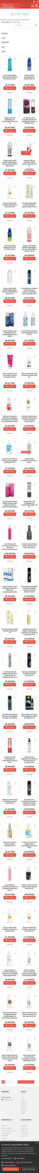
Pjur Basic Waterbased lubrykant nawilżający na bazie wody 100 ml (9, 716)
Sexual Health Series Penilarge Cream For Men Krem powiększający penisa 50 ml (9, 590)
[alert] (19, 1157)
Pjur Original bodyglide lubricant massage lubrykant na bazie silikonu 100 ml (29, 589)
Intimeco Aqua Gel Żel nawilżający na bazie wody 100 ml (9, 801)
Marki (3, 52)
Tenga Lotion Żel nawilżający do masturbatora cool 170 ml (10, 120)
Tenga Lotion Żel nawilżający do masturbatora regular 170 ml (9, 759)
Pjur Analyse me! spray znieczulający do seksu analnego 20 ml (29, 716)
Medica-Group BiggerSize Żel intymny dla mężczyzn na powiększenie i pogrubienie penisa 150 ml (29, 761)
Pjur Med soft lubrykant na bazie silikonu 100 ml (10, 631)
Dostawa (23, 1100)
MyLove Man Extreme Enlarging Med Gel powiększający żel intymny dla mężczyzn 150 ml (9, 1016)
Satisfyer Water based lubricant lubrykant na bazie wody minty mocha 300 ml (29, 418)
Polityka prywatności (7, 1128)
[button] (20, 1165)
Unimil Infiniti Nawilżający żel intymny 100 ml (29, 77)
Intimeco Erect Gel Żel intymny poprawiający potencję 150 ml (9, 460)
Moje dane (23, 1136)
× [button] (37, 1143)
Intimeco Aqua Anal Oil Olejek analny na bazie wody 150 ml (29, 886)
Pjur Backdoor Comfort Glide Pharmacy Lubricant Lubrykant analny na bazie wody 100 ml (29, 291)
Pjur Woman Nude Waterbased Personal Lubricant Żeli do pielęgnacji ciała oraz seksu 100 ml (9, 675)
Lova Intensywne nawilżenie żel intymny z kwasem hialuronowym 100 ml (10, 546)
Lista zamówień (25, 1133)
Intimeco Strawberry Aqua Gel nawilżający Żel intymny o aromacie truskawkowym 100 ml (10, 418)
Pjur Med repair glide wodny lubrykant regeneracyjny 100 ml (29, 205)
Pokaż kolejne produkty (26, 1082)
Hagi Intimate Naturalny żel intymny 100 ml (29, 460)
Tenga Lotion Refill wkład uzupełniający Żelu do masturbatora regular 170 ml (29, 248)
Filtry (3, 38)
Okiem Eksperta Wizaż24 (8, 1140)
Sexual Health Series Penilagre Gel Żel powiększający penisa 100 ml (9, 333)
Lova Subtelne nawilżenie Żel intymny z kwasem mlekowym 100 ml (10, 887)
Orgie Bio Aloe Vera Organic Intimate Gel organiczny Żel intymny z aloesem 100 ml (29, 631)
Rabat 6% (4, 1138)
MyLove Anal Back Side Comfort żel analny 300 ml (29, 375)
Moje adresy (24, 1128)
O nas (22, 1097)
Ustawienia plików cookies (9, 1131)
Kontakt (5, 1091)
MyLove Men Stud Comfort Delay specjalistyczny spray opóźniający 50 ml (29, 1057)
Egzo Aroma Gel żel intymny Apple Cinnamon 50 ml (9, 844)
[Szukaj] (32, 6)
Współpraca (24, 1110)
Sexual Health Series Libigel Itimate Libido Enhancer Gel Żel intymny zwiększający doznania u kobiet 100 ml (9, 505)
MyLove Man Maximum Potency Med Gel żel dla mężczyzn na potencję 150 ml (10, 1057)
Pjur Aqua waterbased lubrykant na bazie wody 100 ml (29, 673)
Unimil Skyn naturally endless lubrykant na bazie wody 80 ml (29, 545)
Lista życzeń (24, 1131)
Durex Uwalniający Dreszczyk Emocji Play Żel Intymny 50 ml (9, 77)
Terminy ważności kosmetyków (6, 1134)
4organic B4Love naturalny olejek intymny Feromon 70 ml (29, 163)
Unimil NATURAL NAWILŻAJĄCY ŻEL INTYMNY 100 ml (9, 247)
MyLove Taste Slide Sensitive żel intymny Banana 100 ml (9, 205)
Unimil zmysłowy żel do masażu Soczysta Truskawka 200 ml (10, 375)
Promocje (23, 1108)
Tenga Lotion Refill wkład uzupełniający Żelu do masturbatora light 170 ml (9, 163)
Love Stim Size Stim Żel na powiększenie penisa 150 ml (29, 332)
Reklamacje (24, 1103)
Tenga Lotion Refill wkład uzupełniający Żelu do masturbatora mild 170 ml (9, 291)
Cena (3, 47)
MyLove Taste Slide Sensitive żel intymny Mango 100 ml (9, 929)
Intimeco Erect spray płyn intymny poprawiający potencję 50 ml (29, 844)
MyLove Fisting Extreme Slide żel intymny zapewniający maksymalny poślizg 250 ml (29, 973)
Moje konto (24, 1126)
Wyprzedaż (24, 1105)
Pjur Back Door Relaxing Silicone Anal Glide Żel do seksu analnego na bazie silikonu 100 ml (29, 803)
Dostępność (5, 42)
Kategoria (5, 33)
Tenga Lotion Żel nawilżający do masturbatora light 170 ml (29, 504)
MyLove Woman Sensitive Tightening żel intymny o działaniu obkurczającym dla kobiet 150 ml (10, 973)
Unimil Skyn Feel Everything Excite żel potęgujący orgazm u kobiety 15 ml (29, 120)
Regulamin (4, 1126)
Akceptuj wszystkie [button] (10, 1169)
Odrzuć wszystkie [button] (28, 1169)
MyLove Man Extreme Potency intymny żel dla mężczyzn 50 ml (29, 1014)
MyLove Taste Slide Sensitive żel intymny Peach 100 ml (29, 929)
